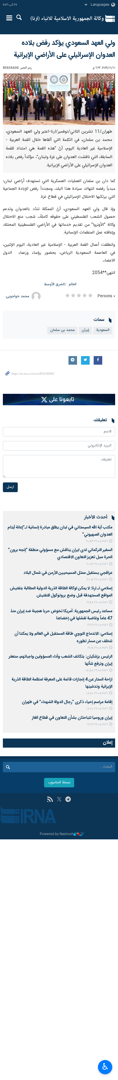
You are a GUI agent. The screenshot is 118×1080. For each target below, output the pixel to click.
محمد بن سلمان (62, 330)
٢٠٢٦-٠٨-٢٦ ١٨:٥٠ (97, 693)
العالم (72, 285)
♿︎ (105, 1066)
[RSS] (50, 799)
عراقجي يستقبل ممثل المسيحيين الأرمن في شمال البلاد (67, 573)
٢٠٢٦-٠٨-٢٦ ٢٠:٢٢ (97, 564)
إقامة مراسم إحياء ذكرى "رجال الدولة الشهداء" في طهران (67, 702)
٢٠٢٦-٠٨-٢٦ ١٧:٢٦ (97, 724)
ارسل (10, 487)
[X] (59, 799)
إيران (85, 330)
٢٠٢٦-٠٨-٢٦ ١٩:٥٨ (97, 602)
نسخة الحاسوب (59, 783)
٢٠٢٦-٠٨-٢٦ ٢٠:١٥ (97, 579)
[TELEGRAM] (68, 799)
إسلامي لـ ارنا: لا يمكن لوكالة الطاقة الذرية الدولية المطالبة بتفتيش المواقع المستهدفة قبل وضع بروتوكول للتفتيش (61, 592)
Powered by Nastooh (57, 834)
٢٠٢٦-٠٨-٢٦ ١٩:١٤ (97, 648)
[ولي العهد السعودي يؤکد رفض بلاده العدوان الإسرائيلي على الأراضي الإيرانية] (59, 99)
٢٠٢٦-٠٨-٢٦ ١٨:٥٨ (97, 670)
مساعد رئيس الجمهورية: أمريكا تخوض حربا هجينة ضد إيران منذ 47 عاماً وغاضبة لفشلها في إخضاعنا (61, 615)
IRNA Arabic (67, 18)
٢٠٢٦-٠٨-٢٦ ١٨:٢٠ (97, 709)
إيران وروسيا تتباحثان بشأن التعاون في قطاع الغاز (72, 717)
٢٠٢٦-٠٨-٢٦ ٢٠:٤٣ (97, 541)
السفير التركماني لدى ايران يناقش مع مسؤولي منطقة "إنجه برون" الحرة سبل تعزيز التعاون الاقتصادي (60, 554)
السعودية (102, 330)
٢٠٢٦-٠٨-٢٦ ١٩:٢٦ (97, 625)
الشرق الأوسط (54, 285)
